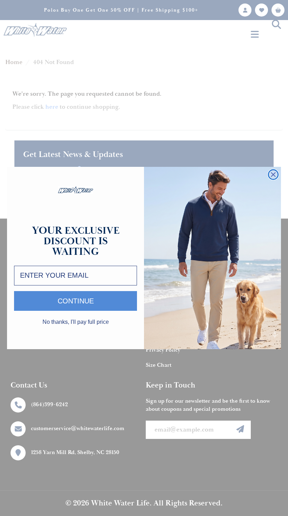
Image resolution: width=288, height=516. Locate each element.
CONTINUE (76, 301)
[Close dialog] (273, 175)
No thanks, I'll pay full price (75, 322)
